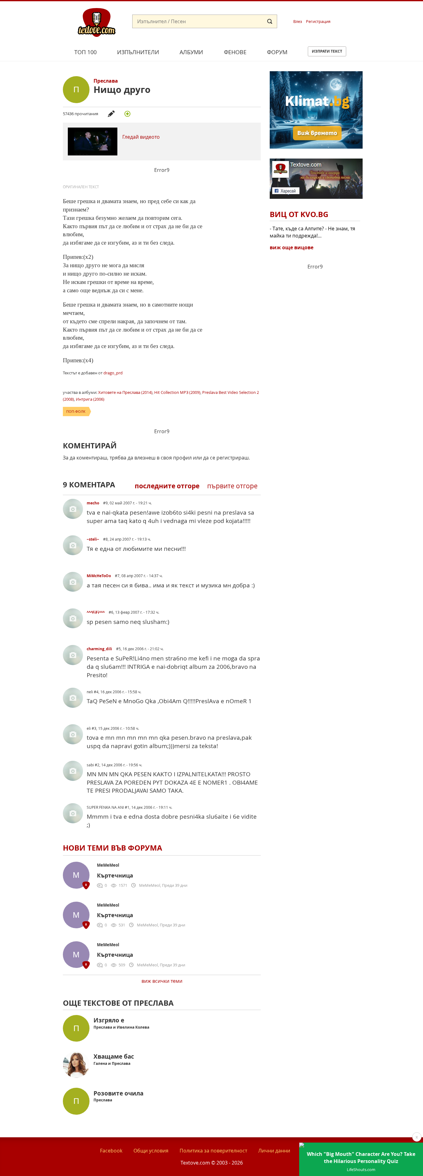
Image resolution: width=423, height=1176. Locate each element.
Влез (297, 21)
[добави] (127, 114)
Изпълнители (138, 52)
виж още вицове (291, 247)
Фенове (235, 52)
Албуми (191, 52)
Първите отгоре (232, 485)
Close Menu (362, 11)
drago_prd (113, 373)
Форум (277, 52)
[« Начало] (97, 22)
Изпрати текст (327, 51)
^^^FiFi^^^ (96, 612)
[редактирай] (111, 114)
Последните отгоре (167, 485)
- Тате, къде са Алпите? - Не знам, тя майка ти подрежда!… (312, 232)
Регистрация (318, 21)
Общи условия (150, 1150)
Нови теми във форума (112, 848)
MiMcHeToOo (99, 575)
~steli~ (93, 539)
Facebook (111, 1150)
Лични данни (274, 1150)
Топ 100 (85, 52)
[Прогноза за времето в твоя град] (316, 146)
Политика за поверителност (213, 1150)
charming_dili (100, 648)
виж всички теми (162, 981)
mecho (93, 503)
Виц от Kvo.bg (299, 214)
